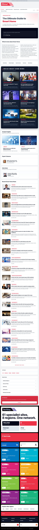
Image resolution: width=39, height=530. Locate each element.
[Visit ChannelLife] (26, 450)
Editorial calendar (23, 518)
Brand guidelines (5, 518)
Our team (21, 520)
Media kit (8, 459)
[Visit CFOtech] (7, 450)
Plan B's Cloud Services (18, 528)
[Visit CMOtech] (7, 464)
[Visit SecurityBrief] (7, 492)
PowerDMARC (31, 528)
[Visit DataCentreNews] (26, 464)
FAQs (3, 520)
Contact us (19, 402)
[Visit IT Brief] (26, 478)
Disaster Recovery (16, 9)
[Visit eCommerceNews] (7, 478)
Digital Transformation (9, 9)
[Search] (36, 10)
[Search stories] (36, 513)
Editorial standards (32, 518)
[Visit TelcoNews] (26, 492)
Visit (3, 459)
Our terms (30, 520)
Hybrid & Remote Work (23, 9)
